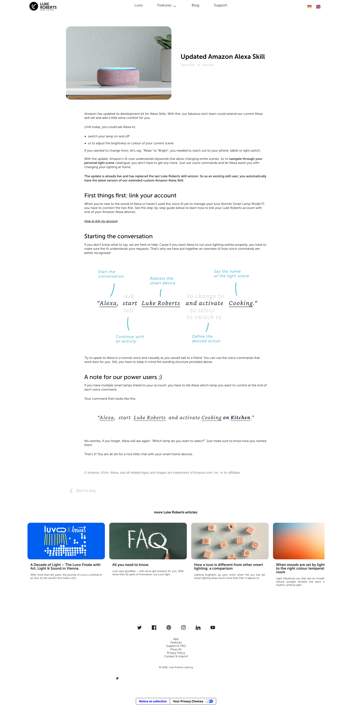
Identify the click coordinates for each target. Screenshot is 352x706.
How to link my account (101, 221)
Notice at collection (153, 701)
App (176, 639)
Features (176, 642)
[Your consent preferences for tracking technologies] (344, 688)
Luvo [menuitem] (139, 5)
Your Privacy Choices (188, 701)
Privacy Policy (176, 653)
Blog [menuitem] (195, 5)
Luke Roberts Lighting (181, 667)
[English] (318, 7)
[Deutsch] (309, 7)
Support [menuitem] (220, 5)
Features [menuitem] (164, 5)
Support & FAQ (176, 646)
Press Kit (176, 649)
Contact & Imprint (176, 656)
